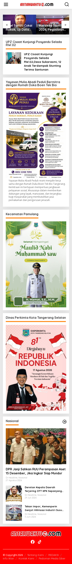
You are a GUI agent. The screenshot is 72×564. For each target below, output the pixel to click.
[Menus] (6, 4)
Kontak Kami (26, 558)
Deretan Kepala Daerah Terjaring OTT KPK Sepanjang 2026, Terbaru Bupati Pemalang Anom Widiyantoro (45, 489)
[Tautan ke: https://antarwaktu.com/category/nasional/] (64, 421)
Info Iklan (8, 558)
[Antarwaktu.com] (37, 4)
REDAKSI (53, 554)
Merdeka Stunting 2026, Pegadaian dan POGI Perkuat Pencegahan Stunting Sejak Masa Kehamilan (52, 28)
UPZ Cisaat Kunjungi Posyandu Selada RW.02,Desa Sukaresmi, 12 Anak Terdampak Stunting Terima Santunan (42, 61)
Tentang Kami (35, 554)
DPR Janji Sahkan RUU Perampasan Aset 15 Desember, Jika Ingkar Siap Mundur (36, 471)
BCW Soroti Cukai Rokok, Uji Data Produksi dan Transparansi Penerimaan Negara (19, 28)
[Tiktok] (39, 541)
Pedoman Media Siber (52, 558)
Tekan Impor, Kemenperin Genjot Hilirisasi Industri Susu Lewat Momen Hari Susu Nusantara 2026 (43, 508)
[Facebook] (32, 541)
